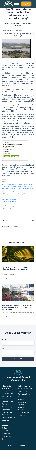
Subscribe (18, 359)
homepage (10, 169)
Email (4, 339)
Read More (5, 278)
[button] (14, 226)
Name (4, 348)
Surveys (19, 25)
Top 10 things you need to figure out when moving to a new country (17, 268)
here (9, 175)
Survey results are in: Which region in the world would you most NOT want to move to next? (25, 188)
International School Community (18, 379)
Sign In (26, 4)
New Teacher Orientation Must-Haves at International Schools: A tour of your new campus (18, 307)
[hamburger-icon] (16, 4)
